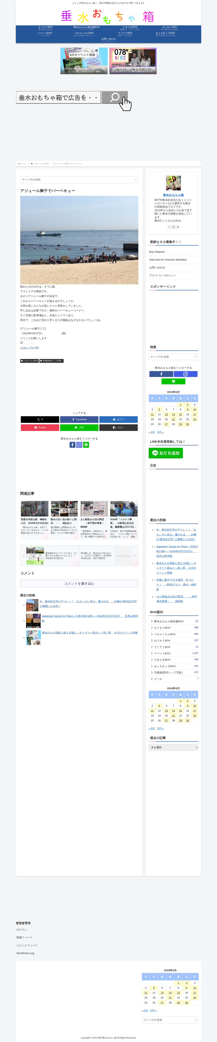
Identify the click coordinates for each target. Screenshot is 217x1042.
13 (166, 414)
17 (194, 414)
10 (194, 409)
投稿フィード (24, 937)
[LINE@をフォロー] (86, 445)
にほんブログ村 (29, 347)
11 (152, 414)
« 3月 (152, 432)
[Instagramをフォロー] (79, 445)
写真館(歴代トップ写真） (53, 361)
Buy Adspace (157, 251)
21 (173, 419)
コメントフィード (27, 945)
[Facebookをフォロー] (72, 445)
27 (166, 424)
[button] (135, 179)
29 (180, 424)
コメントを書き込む (79, 583)
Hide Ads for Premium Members (168, 259)
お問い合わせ (157, 267)
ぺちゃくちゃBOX (30, 361)
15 (180, 414)
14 (173, 414)
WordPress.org (25, 953)
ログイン (21, 929)
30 (187, 424)
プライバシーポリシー (162, 275)
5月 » (160, 432)
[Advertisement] (104, 135)
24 (194, 419)
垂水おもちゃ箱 (173, 195)
